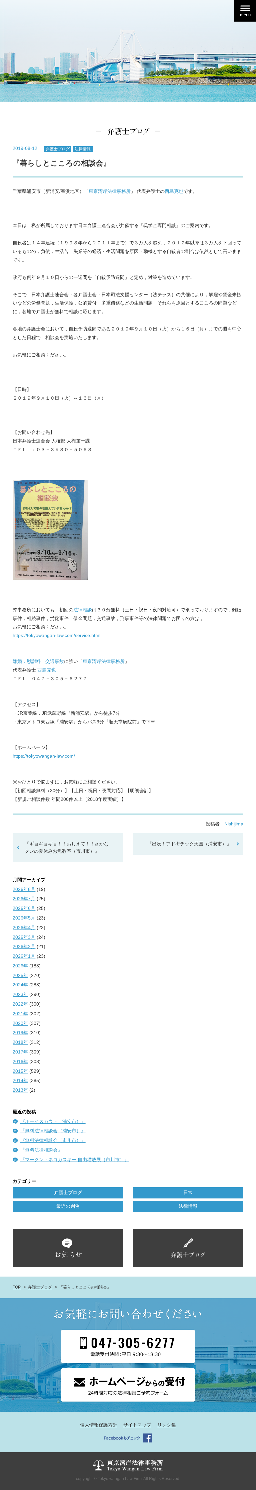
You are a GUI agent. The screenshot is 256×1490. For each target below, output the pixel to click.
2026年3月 (24, 937)
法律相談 (82, 609)
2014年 (20, 1080)
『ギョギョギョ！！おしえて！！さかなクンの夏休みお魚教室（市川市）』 (67, 847)
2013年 (20, 1090)
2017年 (20, 1052)
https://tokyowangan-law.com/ (44, 756)
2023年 (20, 994)
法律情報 (83, 149)
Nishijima (233, 823)
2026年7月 (24, 898)
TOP (17, 1287)
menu (245, 14)
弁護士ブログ (58, 149)
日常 (188, 1192)
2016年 (20, 1061)
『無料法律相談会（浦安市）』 (53, 1130)
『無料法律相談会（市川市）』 (53, 1140)
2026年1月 (24, 956)
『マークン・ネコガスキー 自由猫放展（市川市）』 (74, 1159)
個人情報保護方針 (98, 1425)
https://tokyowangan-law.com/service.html (56, 635)
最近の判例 (68, 1206)
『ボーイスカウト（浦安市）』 (53, 1121)
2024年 (20, 984)
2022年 (20, 1004)
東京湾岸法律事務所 (110, 191)
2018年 (20, 1042)
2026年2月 (24, 946)
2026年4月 (24, 927)
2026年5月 (24, 918)
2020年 (20, 1023)
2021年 (20, 1013)
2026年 (20, 965)
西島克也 (174, 191)
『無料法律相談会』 (41, 1150)
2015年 (20, 1071)
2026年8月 (24, 889)
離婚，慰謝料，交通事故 (38, 661)
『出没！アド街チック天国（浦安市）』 (191, 843)
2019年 (20, 1032)
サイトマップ (137, 1425)
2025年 (20, 975)
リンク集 (166, 1425)
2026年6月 (24, 908)
